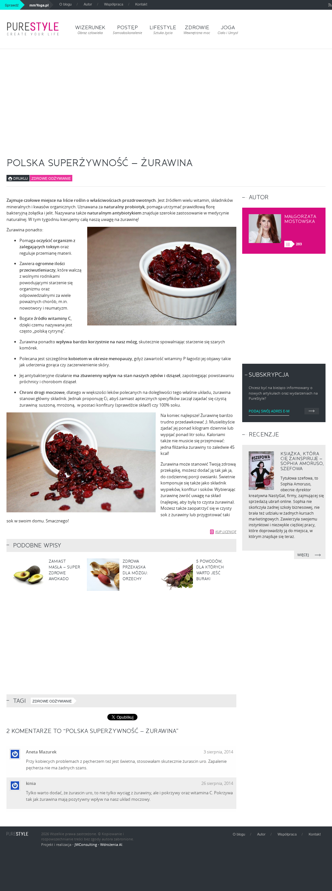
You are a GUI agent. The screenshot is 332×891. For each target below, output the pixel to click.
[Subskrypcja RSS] (330, 5)
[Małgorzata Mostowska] (265, 228)
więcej (303, 554)
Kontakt (141, 3)
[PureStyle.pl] (33, 28)
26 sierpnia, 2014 (217, 783)
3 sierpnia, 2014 (218, 752)
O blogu (65, 3)
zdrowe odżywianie (52, 700)
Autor (88, 3)
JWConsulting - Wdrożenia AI (98, 844)
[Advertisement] (166, 97)
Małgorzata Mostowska (300, 219)
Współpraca (113, 3)
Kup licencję (225, 531)
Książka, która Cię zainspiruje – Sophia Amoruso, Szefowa (302, 461)
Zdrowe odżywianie (51, 178)
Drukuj (20, 178)
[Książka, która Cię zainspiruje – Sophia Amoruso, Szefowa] (261, 470)
